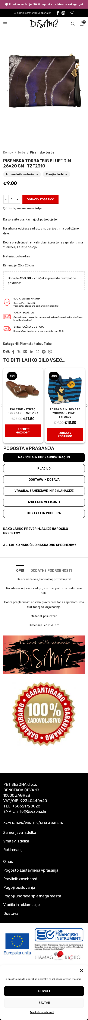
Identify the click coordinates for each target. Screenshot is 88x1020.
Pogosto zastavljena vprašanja (30, 870)
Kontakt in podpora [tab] (44, 513)
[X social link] (19, 351)
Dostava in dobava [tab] (44, 480)
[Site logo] (44, 23)
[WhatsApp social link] (38, 351)
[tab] (20, 570)
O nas (8, 861)
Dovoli (44, 991)
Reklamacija (14, 849)
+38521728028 (26, 806)
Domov (8, 152)
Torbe (22, 152)
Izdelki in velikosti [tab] (44, 502)
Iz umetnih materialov (22, 174)
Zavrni (44, 1003)
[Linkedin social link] (32, 351)
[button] (81, 970)
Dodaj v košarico (40, 199)
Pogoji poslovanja (19, 887)
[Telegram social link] (44, 351)
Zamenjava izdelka (19, 832)
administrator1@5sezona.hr (33, 12)
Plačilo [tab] (44, 468)
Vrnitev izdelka (16, 841)
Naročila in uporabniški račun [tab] (44, 457)
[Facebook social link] (57, 13)
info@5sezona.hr (31, 811)
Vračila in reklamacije (21, 904)
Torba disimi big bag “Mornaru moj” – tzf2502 (65, 413)
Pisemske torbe (42, 152)
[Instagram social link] (63, 13)
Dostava (10, 913)
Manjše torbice (56, 174)
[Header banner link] (44, 4)
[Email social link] (25, 351)
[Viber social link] (50, 351)
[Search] (73, 23)
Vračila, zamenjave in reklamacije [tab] (44, 491)
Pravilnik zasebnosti (42, 1012)
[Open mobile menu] (5, 23)
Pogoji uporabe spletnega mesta (32, 896)
